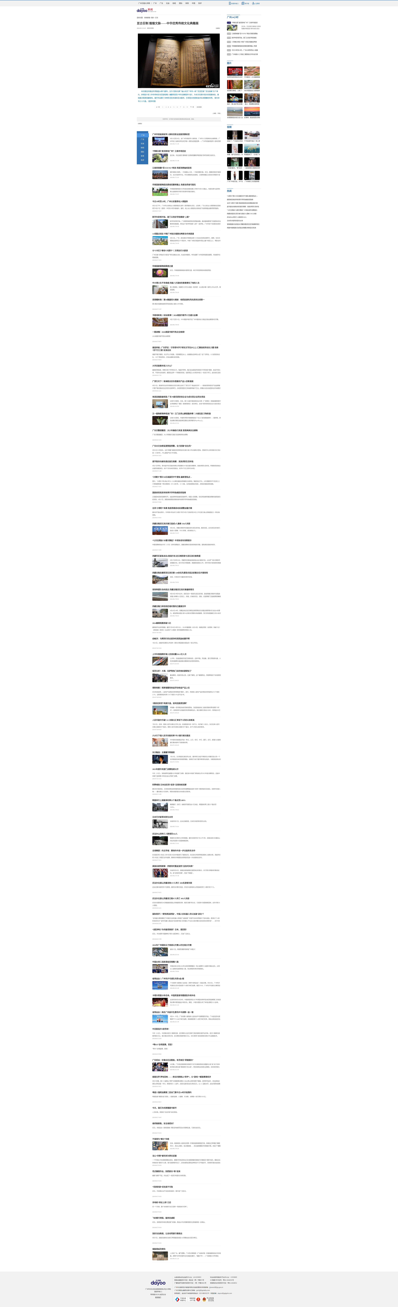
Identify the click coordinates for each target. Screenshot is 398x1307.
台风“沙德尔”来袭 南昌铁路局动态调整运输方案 (172, 508)
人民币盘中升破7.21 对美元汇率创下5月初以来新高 (173, 720)
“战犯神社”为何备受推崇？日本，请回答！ (170, 930)
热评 (200, 3)
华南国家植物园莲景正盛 (162, 266)
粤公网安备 (210, 1298)
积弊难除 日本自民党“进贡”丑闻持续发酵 (169, 785)
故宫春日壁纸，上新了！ (235, 90)
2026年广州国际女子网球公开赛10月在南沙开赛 (172, 945)
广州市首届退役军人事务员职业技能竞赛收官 (171, 134)
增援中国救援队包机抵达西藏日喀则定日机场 (241, 228)
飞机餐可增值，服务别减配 (163, 1218)
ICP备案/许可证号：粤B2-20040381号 (222, 1280)
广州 (155, 3)
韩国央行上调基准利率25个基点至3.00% (169, 800)
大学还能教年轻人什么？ (162, 366)
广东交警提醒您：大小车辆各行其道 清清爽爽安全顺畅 (175, 430)
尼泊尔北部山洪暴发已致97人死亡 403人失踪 (170, 898)
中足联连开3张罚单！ (161, 1029)
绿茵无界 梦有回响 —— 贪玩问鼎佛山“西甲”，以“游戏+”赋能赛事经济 (181, 1077)
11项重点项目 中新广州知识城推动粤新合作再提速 (173, 234)
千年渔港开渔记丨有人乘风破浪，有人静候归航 (259, 141)
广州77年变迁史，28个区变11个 (237, 181)
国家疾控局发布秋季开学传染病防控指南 (169, 493)
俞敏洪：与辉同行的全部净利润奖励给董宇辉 (171, 639)
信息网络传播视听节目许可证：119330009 (223, 1277)
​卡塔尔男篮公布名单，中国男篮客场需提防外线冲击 (173, 995)
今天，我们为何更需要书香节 (164, 1108)
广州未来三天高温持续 (252, 181)
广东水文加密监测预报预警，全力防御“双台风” (172, 446)
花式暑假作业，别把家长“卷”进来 (166, 1171)
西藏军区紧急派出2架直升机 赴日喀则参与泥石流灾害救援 (176, 556)
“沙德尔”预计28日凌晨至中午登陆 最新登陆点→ (172, 477)
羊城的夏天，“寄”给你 (235, 168)
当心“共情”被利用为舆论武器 (164, 1156)
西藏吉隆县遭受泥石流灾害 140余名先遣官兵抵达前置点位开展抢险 (180, 573)
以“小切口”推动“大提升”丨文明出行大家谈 (170, 251)
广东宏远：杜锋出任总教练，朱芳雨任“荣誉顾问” (172, 1060)
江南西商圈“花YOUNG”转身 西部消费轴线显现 (172, 168)
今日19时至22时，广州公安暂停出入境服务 (170, 201)
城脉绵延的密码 (158, 1249)
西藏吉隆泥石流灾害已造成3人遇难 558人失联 (171, 524)
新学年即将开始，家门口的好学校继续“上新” (171, 217)
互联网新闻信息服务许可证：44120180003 (187, 1277)
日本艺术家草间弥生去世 (162, 817)
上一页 (158, 107)
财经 (174, 3)
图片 (152, 17)
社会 (167, 3)
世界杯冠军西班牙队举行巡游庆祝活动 (239, 77)
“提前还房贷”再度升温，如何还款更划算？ (170, 703)
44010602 (211, 1299)
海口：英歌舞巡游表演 (252, 104)
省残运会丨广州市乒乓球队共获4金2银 (168, 979)
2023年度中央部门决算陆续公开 (165, 769)
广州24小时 (232, 17)
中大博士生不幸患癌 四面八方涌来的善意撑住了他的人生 (176, 283)
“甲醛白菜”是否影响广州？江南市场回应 (169, 151)
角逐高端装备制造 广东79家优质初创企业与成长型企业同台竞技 (178, 397)
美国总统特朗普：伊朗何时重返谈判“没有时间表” (172, 866)
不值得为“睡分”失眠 (160, 1139)
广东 (161, 3)
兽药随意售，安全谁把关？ (163, 1123)
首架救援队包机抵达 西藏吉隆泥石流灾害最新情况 (173, 590)
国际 (180, 3)
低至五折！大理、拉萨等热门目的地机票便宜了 (172, 671)
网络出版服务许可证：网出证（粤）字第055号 (189, 1280)
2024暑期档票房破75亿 (161, 623)
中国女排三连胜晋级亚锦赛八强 (165, 962)
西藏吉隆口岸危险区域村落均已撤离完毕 (169, 606)
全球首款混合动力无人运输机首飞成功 (239, 117)
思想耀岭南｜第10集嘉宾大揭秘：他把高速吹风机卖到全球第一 (178, 300)
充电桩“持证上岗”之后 (161, 1202)
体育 (187, 3)
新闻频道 (147, 17)
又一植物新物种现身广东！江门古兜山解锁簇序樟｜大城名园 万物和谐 (181, 414)
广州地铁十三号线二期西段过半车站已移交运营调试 (245, 54)
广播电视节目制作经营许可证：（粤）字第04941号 (190, 1283)
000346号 (211, 1301)
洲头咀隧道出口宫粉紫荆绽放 (253, 90)
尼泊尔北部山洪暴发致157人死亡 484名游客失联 (172, 883)
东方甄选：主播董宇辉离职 (163, 752)
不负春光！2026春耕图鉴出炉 (253, 77)
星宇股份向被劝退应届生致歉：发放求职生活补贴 (172, 461)
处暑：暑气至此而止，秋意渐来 (237, 154)
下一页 (192, 107)
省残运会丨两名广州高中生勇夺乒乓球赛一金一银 (172, 1012)
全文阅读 (199, 107)
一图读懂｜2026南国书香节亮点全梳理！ (169, 332)
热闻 (229, 191)
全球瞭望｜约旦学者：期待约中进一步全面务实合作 (173, 851)
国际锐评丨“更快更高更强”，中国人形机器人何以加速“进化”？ (178, 914)
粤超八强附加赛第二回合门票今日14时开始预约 (172, 1092)
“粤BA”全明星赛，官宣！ (163, 1045)
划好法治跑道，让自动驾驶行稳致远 (167, 1234)
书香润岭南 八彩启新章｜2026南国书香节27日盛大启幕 (175, 315)
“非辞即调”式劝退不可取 (162, 1187)
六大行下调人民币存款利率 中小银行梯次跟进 (171, 736)
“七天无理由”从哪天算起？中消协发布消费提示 (172, 540)
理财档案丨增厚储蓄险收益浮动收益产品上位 (171, 688)
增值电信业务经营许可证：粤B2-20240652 (223, 1283)
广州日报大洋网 (144, 3)
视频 (229, 127)
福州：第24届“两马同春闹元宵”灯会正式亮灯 (241, 104)
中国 (193, 3)
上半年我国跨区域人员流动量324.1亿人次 (169, 654)
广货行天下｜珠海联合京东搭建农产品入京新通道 (172, 381)
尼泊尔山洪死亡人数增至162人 (165, 834)
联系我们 (158, 1297)
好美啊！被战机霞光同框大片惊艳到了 (256, 117)
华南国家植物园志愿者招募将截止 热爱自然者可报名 (174, 185)
